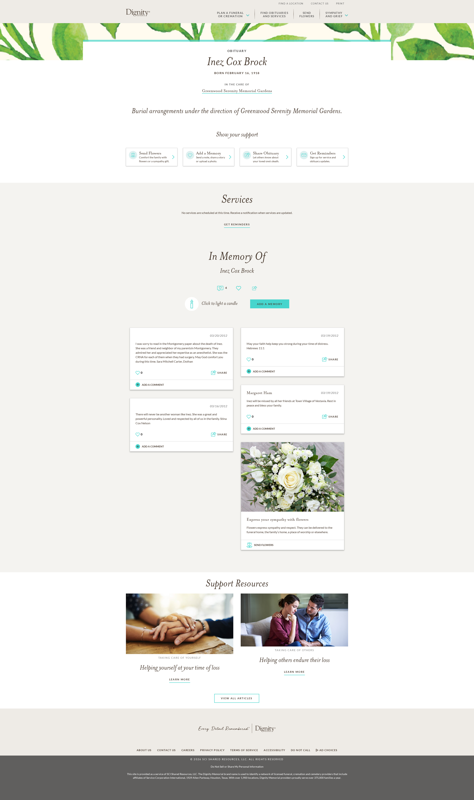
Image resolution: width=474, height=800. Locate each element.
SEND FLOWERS (263, 544)
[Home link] (138, 12)
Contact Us (320, 3)
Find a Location (291, 3)
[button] (233, 14)
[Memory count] (220, 287)
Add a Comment (153, 384)
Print (340, 3)
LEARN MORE (179, 679)
